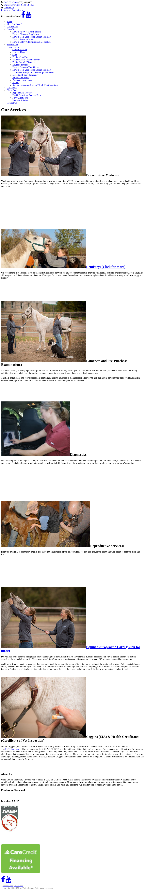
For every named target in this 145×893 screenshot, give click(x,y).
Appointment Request (22, 93)
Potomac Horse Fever (22, 80)
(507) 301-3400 (11, 2)
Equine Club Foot (20, 57)
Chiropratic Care (19, 49)
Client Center (13, 90)
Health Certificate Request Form (26, 95)
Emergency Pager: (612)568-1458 (19, 5)
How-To (10, 29)
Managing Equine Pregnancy (25, 75)
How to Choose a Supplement (25, 34)
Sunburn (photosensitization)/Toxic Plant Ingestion (35, 85)
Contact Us (9, 7)
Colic (14, 54)
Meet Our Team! (14, 24)
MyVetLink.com (12, 749)
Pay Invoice (12, 87)
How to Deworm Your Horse (25, 67)
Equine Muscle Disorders (23, 62)
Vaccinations (12, 44)
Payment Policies (20, 100)
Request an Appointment (12, 10)
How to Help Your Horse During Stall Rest (31, 37)
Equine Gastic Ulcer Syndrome (26, 59)
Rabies (15, 82)
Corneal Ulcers (19, 52)
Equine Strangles (20, 65)
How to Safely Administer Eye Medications (31, 42)
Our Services (12, 26)
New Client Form (20, 98)
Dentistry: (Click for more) (105, 267)
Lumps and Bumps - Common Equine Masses (33, 72)
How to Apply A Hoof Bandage (26, 32)
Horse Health (13, 47)
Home (9, 21)
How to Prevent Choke (22, 39)
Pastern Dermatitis (20, 77)
